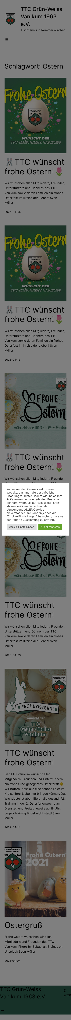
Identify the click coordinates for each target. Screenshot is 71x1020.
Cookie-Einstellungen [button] (21, 526)
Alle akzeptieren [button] (50, 526)
